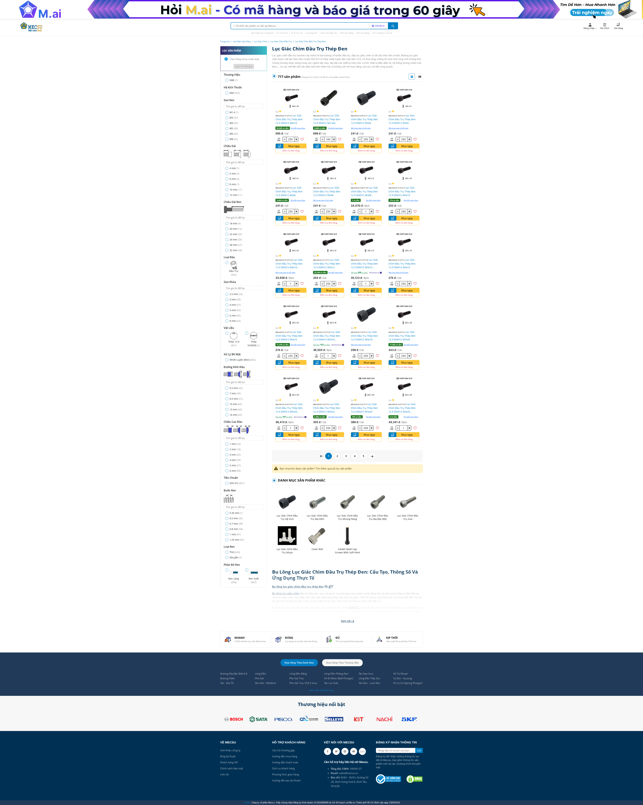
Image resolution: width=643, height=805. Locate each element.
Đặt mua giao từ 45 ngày (361, 128)
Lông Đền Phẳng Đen (336, 673)
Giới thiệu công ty (230, 750)
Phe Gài (259, 678)
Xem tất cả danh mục (321, 690)
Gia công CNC (311, 33)
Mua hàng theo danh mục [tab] (299, 662)
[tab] (412, 77)
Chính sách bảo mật (231, 768)
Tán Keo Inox (366, 673)
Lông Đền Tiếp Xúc (369, 678)
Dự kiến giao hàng (298, 128)
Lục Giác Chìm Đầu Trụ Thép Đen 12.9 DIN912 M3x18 (364, 335)
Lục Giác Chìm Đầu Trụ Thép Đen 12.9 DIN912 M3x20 (402, 335)
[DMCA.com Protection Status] (414, 779)
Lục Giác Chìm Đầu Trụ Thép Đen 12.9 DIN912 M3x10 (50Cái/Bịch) (289, 263)
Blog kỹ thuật (227, 756)
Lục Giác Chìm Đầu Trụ (281, 41)
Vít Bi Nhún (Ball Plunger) (338, 678)
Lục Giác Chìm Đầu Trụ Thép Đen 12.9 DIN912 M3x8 (326, 191)
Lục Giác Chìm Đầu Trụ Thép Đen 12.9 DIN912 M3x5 (402, 119)
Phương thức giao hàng (285, 774)
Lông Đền (260, 673)
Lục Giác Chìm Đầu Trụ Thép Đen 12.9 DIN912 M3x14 (402, 263)
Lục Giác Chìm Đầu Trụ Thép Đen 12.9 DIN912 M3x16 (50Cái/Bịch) (326, 335)
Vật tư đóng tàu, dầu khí (382, 33)
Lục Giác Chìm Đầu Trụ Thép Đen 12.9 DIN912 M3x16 (289, 335)
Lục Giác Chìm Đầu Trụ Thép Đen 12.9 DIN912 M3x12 (326, 263)
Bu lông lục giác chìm (285, 593)
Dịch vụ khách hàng (283, 768)
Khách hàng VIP (229, 762)
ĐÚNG (289, 638)
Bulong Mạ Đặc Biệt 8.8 (233, 673)
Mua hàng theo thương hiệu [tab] (342, 662)
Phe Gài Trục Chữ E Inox (303, 683)
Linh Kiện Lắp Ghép (242, 41)
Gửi (419, 750)
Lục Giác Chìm (260, 41)
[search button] (393, 25)
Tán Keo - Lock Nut (369, 683)
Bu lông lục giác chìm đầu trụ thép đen (298, 587)
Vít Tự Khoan (400, 673)
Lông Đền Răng (298, 673)
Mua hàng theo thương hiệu (262, 33)
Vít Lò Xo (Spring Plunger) (407, 683)
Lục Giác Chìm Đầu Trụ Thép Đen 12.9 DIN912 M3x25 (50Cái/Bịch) (402, 407)
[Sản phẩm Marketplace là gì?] (381, 272)
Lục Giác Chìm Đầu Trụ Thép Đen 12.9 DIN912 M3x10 (402, 191)
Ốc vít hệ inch (282, 33)
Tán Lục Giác (331, 683)
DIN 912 (354, 607)
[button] (347, 621)
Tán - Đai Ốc (227, 683)
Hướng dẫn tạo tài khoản (286, 780)
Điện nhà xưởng (346, 33)
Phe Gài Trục (296, 678)
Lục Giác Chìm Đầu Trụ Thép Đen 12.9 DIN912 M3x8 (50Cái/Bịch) (364, 191)
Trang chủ (225, 41)
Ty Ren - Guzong (402, 678)
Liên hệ (224, 774)
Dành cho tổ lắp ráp (329, 33)
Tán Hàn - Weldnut (265, 683)
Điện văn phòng (362, 33)
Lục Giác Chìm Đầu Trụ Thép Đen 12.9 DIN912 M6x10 (289, 119)
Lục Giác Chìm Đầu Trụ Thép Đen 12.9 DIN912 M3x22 (326, 407)
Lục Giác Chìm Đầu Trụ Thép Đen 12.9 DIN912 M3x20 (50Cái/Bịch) (289, 407)
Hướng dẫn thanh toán (285, 762)
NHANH (239, 638)
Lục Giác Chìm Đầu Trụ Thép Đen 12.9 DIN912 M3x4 (364, 119)
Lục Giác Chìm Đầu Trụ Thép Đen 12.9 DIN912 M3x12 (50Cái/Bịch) (364, 263)
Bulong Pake (227, 678)
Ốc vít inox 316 (297, 33)
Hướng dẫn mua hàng (284, 756)
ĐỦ (338, 638)
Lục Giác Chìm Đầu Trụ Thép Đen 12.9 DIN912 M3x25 (364, 407)
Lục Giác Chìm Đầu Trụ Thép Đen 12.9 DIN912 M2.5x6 (326, 119)
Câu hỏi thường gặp (283, 750)
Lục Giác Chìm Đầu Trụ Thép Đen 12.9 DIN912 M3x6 (289, 191)
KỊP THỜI (392, 638)
